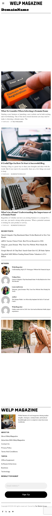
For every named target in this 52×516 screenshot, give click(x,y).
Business (14, 174)
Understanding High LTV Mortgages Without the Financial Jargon (31, 269)
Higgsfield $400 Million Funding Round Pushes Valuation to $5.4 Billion (23, 255)
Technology (21, 174)
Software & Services (8, 464)
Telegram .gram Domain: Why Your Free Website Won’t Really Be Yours (24, 245)
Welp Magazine (18, 121)
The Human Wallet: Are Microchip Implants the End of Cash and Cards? (30, 300)
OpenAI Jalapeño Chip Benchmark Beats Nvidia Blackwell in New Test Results (25, 236)
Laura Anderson (17, 287)
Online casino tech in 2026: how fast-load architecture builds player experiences (31, 310)
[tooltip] (5, 270)
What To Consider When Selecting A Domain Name (24, 111)
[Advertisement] (26, 40)
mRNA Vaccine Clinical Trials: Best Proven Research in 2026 (22, 241)
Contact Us (5, 444)
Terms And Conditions (9, 452)
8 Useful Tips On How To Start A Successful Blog (23, 163)
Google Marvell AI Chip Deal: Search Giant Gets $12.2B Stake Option (25, 250)
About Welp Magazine (9, 436)
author (14, 297)
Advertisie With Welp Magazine (13, 440)
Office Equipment (7, 460)
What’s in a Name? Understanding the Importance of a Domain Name (26, 213)
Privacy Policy (6, 448)
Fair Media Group (41, 506)
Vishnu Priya (16, 277)
